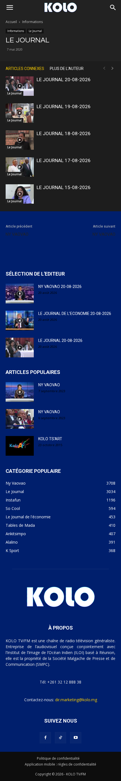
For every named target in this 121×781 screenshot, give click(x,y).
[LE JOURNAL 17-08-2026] (20, 167)
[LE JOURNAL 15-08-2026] (20, 194)
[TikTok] (60, 737)
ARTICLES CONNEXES (25, 68)
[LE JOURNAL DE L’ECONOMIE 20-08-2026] (20, 320)
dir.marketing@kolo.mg (76, 699)
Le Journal (35, 31)
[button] (10, 7)
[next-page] (112, 68)
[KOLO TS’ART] (20, 446)
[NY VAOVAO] (20, 392)
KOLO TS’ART (50, 439)
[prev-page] (104, 68)
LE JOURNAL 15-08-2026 (64, 187)
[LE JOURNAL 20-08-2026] (20, 86)
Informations (32, 21)
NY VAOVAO (17, 234)
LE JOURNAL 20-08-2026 (64, 79)
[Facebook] (45, 737)
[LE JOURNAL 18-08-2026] (20, 140)
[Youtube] (75, 737)
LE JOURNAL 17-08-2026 (64, 160)
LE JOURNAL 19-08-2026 (64, 106)
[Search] (113, 7)
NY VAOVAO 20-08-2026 (60, 286)
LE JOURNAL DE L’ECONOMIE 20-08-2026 (74, 313)
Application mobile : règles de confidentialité (60, 764)
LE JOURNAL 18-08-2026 (64, 133)
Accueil (11, 21)
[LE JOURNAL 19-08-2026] (20, 113)
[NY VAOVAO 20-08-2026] (20, 293)
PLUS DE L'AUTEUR (67, 68)
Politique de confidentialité (58, 758)
